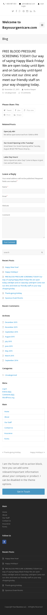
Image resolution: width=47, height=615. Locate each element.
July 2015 (8, 341)
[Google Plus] (20, 11)
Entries (6, 391)
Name (5, 187)
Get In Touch (23, 491)
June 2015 (9, 346)
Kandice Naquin (30, 89)
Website (5, 205)
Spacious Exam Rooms (14, 298)
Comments (8, 394)
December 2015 (11, 322)
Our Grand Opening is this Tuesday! (18, 143)
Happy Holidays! (11, 272)
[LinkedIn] (31, 11)
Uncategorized (10, 93)
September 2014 (11, 360)
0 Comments (26, 93)
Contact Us (8, 428)
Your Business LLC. (20, 607)
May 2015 (9, 351)
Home (6, 411)
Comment (6, 215)
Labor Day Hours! (11, 157)
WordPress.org (8, 397)
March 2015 (9, 355)
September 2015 (11, 332)
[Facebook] (16, 11)
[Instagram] (27, 11)
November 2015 (11, 327)
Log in (4, 389)
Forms (6, 439)
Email (5, 196)
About (6, 417)
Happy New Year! (12, 267)
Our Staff (8, 422)
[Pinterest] (24, 11)
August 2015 (10, 336)
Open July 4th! (9, 131)
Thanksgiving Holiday (13, 293)
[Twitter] (13, 11)
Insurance (8, 433)
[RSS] (34, 11)
